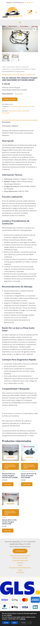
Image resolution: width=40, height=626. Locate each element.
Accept (6, 622)
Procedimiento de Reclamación (20, 568)
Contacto (20, 563)
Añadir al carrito (9, 99)
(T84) (9, 111)
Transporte (20, 572)
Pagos (20, 565)
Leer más (8, 484)
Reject (14, 622)
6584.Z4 (14, 111)
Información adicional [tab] (10, 126)
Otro (8, 69)
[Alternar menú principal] (36, 12)
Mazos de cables (25, 75)
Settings (23, 622)
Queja (20, 570)
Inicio (3, 67)
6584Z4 (19, 111)
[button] (20, 22)
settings (22, 619)
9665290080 (25, 111)
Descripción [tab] (6, 122)
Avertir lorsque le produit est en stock (10, 466)
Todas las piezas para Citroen (20, 555)
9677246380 (5, 113)
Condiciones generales (20, 560)
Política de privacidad (20, 558)
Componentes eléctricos (13, 67)
